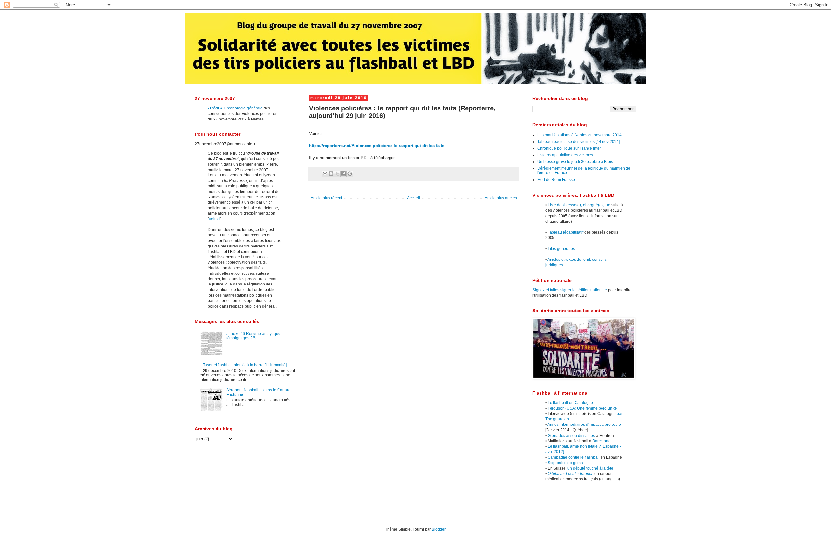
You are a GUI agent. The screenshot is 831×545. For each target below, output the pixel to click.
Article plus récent (326, 198)
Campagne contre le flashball (574, 457)
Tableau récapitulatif (565, 232)
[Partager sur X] (337, 174)
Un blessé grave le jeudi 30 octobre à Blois (575, 161)
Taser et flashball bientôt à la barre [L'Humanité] (245, 365)
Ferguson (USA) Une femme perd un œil (583, 408)
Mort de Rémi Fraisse (556, 179)
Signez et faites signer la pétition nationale (569, 290)
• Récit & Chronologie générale (235, 108)
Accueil (413, 198)
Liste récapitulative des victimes (565, 155)
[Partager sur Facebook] (343, 174)
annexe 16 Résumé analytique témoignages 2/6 (253, 335)
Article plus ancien (501, 198)
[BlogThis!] (331, 174)
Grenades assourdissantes (571, 435)
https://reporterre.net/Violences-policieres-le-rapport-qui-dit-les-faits (376, 145)
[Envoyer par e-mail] (325, 174)
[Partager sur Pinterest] (349, 174)
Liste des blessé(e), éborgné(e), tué (579, 205)
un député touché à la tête (590, 468)
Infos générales (561, 249)
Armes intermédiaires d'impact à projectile (584, 424)
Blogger (438, 529)
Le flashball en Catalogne (570, 402)
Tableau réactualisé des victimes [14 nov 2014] (578, 141)
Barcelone (601, 441)
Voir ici (214, 219)
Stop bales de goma (565, 463)
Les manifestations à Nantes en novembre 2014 (579, 135)
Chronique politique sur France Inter (569, 148)
